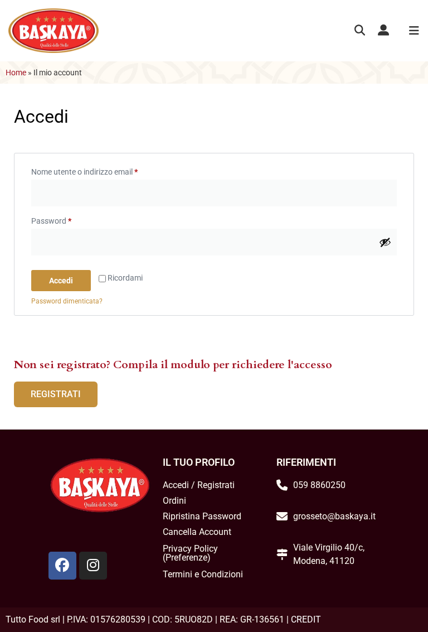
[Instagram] (93, 566)
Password (67, 219)
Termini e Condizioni (203, 574)
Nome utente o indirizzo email (100, 170)
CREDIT (306, 619)
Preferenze (186, 557)
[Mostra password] (385, 242)
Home (16, 72)
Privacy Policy (190, 548)
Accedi (61, 280)
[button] (359, 31)
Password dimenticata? (67, 301)
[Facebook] (62, 566)
